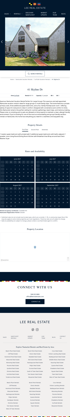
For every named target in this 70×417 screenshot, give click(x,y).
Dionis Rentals (35, 385)
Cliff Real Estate (13, 354)
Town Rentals (35, 406)
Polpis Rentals (13, 397)
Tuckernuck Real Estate (13, 377)
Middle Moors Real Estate (57, 360)
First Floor (25, 129)
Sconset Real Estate (35, 368)
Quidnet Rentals (57, 397)
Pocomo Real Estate (13, 365)
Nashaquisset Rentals (13, 394)
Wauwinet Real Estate (35, 377)
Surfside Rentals (57, 403)
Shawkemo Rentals (57, 400)
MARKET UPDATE (44, 14)
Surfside (16, 95)
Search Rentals (20, 25)
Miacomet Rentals (12, 391)
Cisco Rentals (57, 382)
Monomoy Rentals (57, 391)
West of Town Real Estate (57, 377)
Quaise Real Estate (57, 365)
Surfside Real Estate (13, 374)
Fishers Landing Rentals (57, 385)
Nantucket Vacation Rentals (21, 18)
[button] (35, 247)
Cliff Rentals (13, 385)
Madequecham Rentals (57, 388)
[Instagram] (32, 329)
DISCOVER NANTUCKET (30, 14)
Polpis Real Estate (35, 365)
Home (12, 79)
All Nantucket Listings (12, 20)
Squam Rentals (35, 403)
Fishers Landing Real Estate (57, 354)
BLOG (63, 14)
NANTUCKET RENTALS (15, 337)
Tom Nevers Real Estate (35, 374)
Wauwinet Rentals (57, 406)
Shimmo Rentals (13, 403)
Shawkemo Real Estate (57, 368)
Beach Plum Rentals (13, 382)
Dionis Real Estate (35, 354)
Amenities (45, 129)
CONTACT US (35, 302)
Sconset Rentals (35, 400)
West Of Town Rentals (13, 409)
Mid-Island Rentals (35, 391)
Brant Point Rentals (35, 382)
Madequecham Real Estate (57, 357)
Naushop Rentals (35, 394)
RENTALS (17, 14)
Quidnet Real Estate (13, 368)
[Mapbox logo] (5, 260)
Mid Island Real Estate (35, 360)
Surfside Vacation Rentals (42, 79)
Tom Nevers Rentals (13, 406)
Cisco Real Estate (57, 351)
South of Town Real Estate (35, 371)
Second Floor (35, 129)
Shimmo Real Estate (13, 371)
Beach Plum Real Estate (13, 351)
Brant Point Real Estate (35, 351)
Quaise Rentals (35, 397)
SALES (6, 14)
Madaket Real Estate (35, 357)
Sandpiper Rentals (13, 400)
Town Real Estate (57, 374)
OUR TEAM (55, 14)
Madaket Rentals (35, 388)
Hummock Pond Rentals (13, 388)
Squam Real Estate (57, 371)
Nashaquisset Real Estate (35, 362)
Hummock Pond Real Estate (13, 357)
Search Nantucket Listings (11, 24)
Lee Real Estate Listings (13, 17)
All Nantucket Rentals (22, 22)
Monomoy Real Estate (12, 362)
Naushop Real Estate (57, 362)
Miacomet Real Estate (12, 360)
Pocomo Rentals (57, 394)
